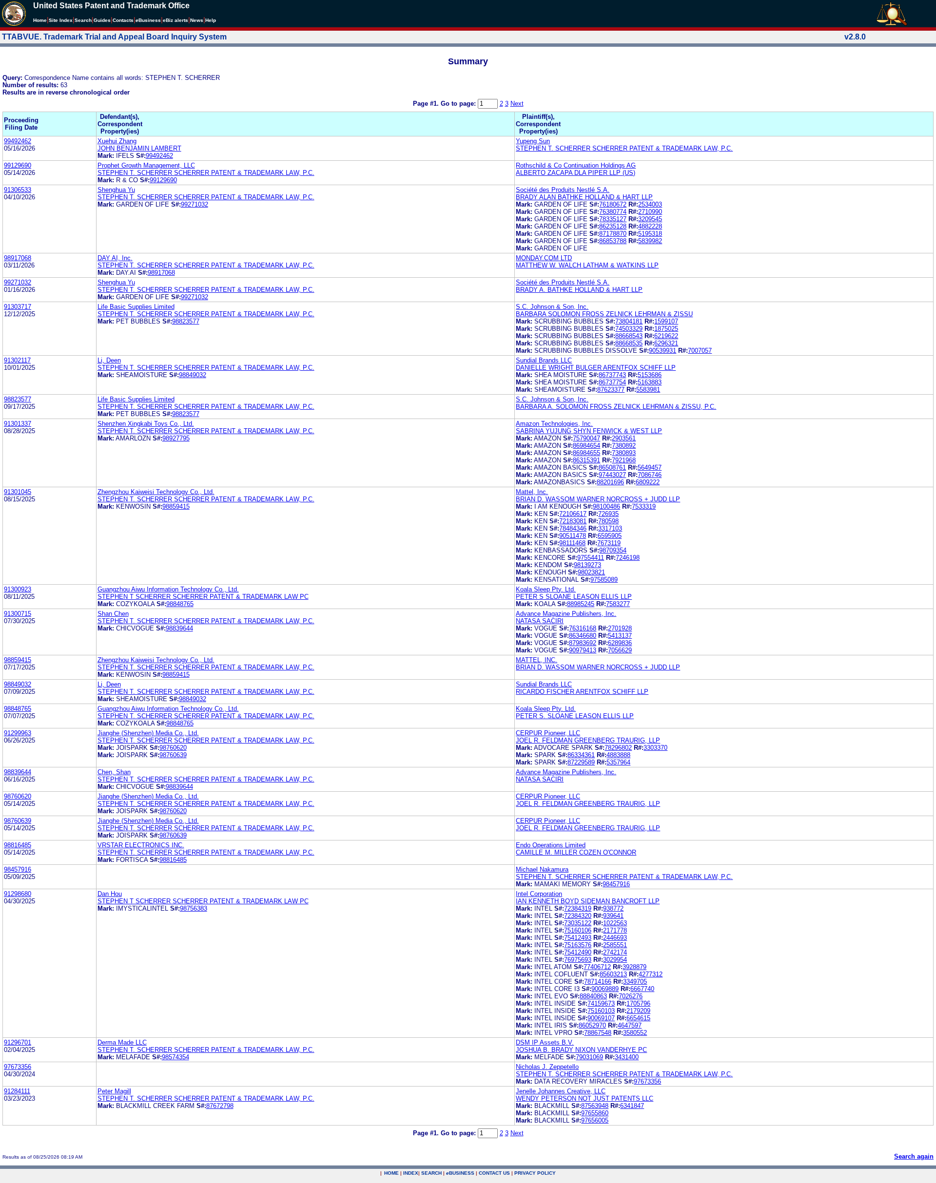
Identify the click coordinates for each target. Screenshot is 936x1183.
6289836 (620, 643)
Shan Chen (113, 613)
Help (210, 20)
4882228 (650, 226)
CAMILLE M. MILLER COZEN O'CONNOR (576, 852)
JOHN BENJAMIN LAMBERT (139, 148)
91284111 (17, 1091)
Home (40, 20)
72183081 (572, 521)
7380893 (624, 453)
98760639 (173, 755)
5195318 (650, 233)
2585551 (615, 945)
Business (148, 20)
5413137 (620, 635)
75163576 (577, 945)
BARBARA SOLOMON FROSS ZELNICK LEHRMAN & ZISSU (604, 314)
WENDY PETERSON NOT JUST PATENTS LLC (584, 1098)
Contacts (123, 20)
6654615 (638, 1018)
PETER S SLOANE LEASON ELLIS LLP (574, 596)
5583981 (648, 389)
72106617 (572, 513)
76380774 (612, 211)
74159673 (601, 1003)
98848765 (180, 604)
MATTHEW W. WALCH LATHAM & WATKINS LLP (587, 265)
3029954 (615, 959)
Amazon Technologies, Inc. (554, 423)
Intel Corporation (539, 893)
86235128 (612, 226)
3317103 (610, 528)
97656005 (594, 1120)
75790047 (586, 438)
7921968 (624, 460)
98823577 (185, 321)
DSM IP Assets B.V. (545, 1042)
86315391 (586, 460)
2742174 (615, 952)
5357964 (618, 762)
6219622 (666, 336)
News (196, 20)
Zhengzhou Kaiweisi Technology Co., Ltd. (156, 492)
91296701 (17, 1042)
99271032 (194, 204)
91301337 (17, 423)
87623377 (610, 389)
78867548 (597, 1032)
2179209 (638, 1010)
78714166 (597, 981)
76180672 (612, 204)
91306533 (17, 189)
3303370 (655, 747)
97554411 (590, 557)
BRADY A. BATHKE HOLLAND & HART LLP (579, 289)
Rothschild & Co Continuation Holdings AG (576, 165)
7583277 (618, 604)
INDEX (410, 1173)
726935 (608, 513)
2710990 (650, 211)
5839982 (650, 241)
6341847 (632, 1105)
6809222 (648, 482)
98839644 (179, 628)
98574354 (175, 1057)
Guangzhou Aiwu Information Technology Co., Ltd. (168, 589)
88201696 (610, 482)
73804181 (629, 321)
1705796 (638, 1003)
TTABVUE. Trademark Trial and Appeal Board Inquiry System (114, 37)
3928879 (634, 967)
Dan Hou (110, 893)
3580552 (635, 1032)
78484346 (572, 528)
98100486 (606, 506)
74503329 (629, 328)
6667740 (642, 988)
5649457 (650, 467)
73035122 (577, 923)
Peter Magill (114, 1091)
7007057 (700, 350)
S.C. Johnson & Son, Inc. (552, 306)
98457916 (17, 869)
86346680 (582, 635)
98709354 (612, 550)
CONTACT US (494, 1173)
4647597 (630, 1025)
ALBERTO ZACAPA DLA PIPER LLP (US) (575, 172)
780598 (608, 521)
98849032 (192, 375)
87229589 (581, 762)
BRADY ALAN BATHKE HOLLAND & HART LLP (584, 197)
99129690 (17, 165)
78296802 (618, 747)
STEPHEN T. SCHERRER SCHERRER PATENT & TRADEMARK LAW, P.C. (624, 148)
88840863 (593, 996)
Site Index (61, 20)
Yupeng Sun (533, 141)
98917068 (17, 258)
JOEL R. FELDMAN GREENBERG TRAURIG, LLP (588, 740)
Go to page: (459, 103)
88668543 (629, 336)
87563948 (594, 1105)
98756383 (193, 908)
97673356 (17, 1066)
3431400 (627, 1057)
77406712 (597, 967)
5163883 (650, 382)
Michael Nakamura (542, 869)
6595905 (610, 535)
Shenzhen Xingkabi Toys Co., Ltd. (146, 423)
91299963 (17, 733)
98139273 (587, 565)
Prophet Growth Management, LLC (146, 165)
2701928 (620, 628)
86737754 (612, 382)
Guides (102, 20)
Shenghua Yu (116, 189)
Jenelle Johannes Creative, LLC (560, 1091)
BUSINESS (460, 1173)
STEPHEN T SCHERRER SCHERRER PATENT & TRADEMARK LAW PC (203, 596)
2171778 (615, 930)
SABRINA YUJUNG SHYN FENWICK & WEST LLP (589, 431)
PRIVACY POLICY (535, 1173)
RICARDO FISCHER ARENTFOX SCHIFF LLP (582, 691)
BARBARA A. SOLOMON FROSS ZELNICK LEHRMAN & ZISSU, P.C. (616, 406)
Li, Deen (109, 360)
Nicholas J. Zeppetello (547, 1066)
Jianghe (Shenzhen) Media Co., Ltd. (148, 733)
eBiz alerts (175, 20)
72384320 (577, 915)
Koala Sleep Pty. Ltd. (546, 589)
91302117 (17, 360)
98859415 (176, 506)
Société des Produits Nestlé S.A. (562, 189)
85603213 (613, 974)
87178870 (612, 233)
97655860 (594, 1113)
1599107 (666, 321)
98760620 (173, 747)
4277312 (651, 974)
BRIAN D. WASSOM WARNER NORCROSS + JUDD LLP (598, 499)
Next (517, 103)
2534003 (650, 204)
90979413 (582, 650)
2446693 (615, 937)
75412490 (577, 952)
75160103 (601, 1010)
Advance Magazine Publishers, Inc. (566, 613)
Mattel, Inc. (532, 492)
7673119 (609, 543)
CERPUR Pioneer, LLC (548, 733)
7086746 (650, 474)
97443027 (612, 474)
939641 (613, 915)
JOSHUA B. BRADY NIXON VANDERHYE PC (581, 1049)
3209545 (650, 219)
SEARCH (431, 1173)
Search (83, 20)
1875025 (666, 328)
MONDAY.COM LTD (544, 258)
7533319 (644, 506)
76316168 (582, 628)
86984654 (586, 445)
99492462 (17, 141)
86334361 (581, 755)
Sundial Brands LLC (544, 360)
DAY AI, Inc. (115, 258)
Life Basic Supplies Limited (136, 306)
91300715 (17, 613)
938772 (613, 908)
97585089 (604, 579)
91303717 (17, 306)
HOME (391, 1173)
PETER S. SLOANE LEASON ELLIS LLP (575, 716)
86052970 (592, 1025)
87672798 (220, 1105)
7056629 (620, 650)
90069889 (605, 988)
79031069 (589, 1057)
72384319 (577, 908)
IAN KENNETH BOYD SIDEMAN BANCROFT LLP (588, 901)
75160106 (577, 930)
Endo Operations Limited (550, 845)
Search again (914, 1156)
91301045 (17, 492)
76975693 (577, 959)
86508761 (612, 467)
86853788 (612, 241)
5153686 (650, 375)
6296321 (666, 343)
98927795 (176, 438)
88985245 (580, 604)
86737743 (612, 375)
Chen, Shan (114, 772)
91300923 (17, 589)
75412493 (577, 937)
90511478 (572, 535)
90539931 (662, 350)
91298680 (17, 893)
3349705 (635, 981)
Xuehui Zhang (117, 141)
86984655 (586, 453)
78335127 (612, 219)
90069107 (601, 1018)
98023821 (591, 572)
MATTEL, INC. (536, 660)
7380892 (624, 445)
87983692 (582, 643)
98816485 (17, 845)
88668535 (629, 343)
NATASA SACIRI (540, 621)
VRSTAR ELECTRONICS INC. (141, 845)
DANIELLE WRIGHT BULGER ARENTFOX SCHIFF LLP (596, 367)
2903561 (624, 438)
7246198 (628, 557)
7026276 (631, 996)
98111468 (572, 543)
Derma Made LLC (122, 1042)
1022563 (615, 923)
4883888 (618, 755)
